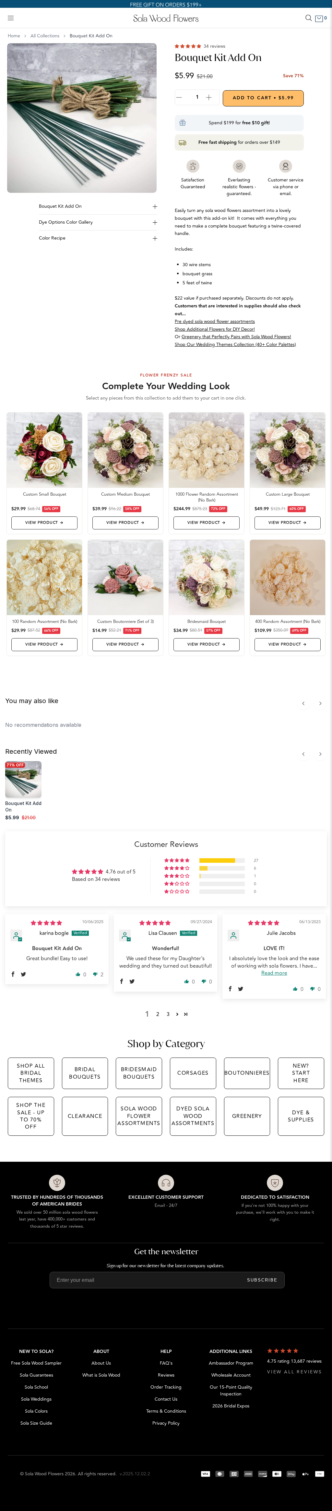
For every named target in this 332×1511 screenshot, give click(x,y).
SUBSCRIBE (262, 1280)
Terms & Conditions (166, 1411)
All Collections (44, 36)
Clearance (85, 1116)
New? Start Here (301, 1073)
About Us (101, 1363)
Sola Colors (36, 1411)
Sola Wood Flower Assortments (138, 1116)
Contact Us (166, 1399)
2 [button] (157, 1014)
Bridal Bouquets (85, 1073)
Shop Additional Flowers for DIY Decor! (215, 329)
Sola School (36, 1387)
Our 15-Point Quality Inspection (231, 1390)
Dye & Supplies (301, 1116)
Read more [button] (274, 973)
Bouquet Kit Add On (60, 206)
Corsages (193, 1073)
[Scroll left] (303, 703)
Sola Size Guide (36, 1423)
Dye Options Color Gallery (66, 222)
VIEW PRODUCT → (44, 523)
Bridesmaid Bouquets (139, 1073)
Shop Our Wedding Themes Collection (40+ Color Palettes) (235, 344)
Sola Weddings (36, 1399)
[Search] (308, 18)
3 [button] (168, 1014)
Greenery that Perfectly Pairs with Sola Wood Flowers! (236, 336)
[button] (188, 46)
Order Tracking (166, 1387)
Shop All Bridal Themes (31, 1073)
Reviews (166, 1375)
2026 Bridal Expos (230, 1406)
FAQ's (166, 1363)
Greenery (247, 1116)
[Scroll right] (320, 703)
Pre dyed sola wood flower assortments (215, 321)
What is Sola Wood (101, 1375)
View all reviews (294, 1372)
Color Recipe (52, 238)
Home (14, 36)
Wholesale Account (231, 1375)
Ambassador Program (231, 1363)
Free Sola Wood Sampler (36, 1363)
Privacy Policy (166, 1423)
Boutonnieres (247, 1073)
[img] (46, 923)
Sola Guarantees (36, 1375)
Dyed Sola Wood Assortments (193, 1116)
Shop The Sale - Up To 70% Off (30, 1116)
